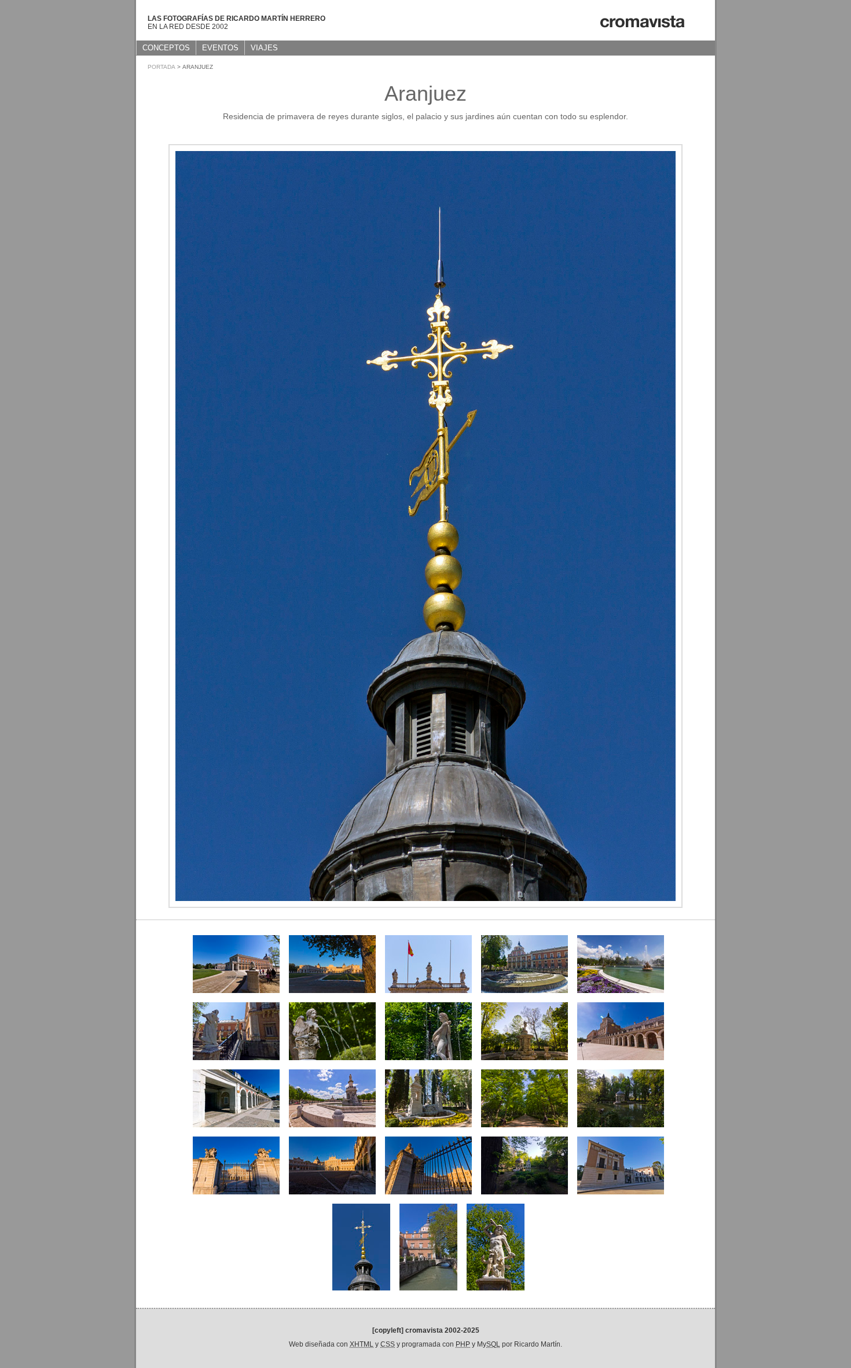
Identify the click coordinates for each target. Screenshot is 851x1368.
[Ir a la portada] (641, 26)
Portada (161, 67)
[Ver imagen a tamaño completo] (425, 905)
